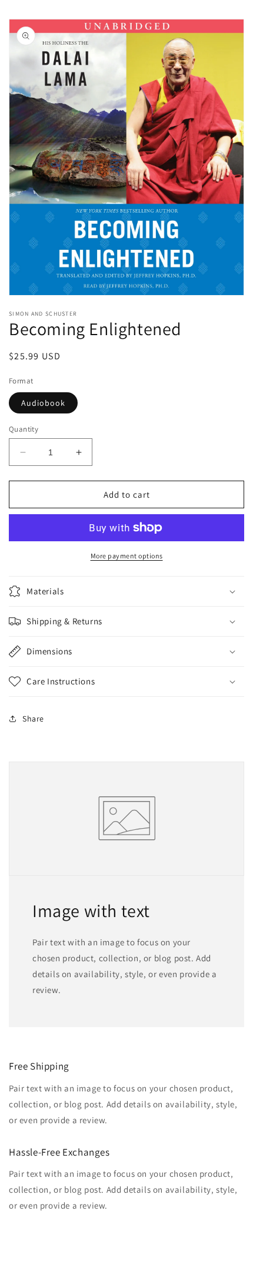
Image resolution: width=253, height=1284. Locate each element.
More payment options (127, 555)
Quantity (23, 429)
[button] (126, 591)
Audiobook (43, 403)
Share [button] (33, 718)
